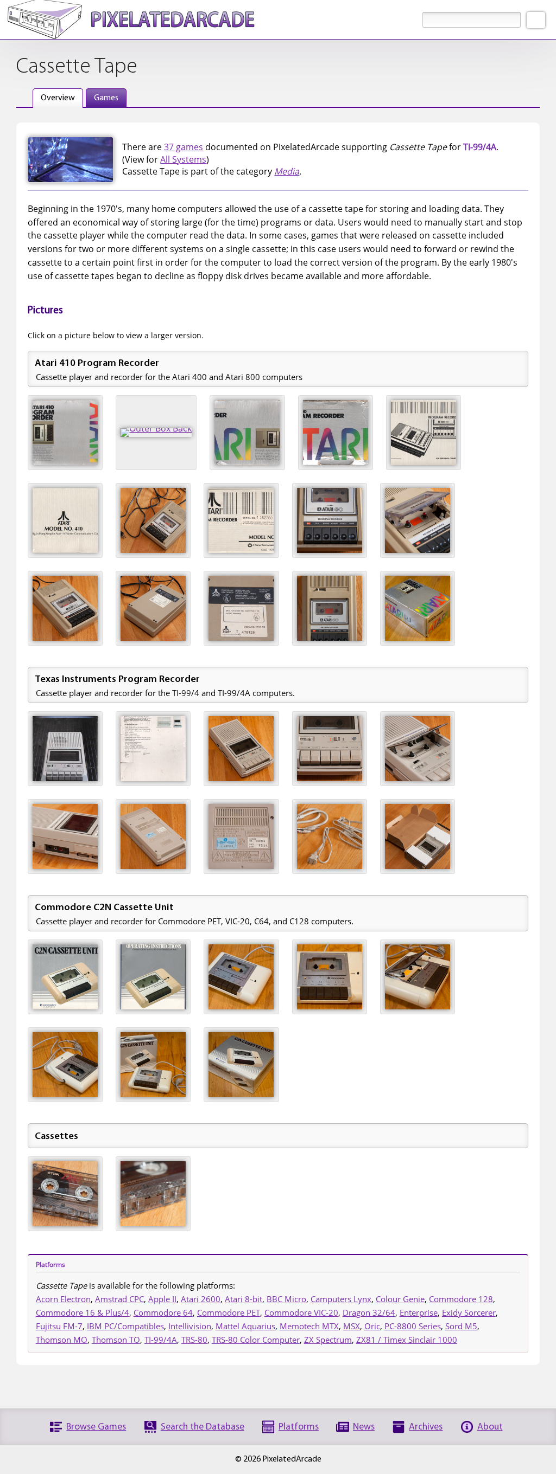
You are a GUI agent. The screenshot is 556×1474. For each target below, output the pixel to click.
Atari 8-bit (243, 1298)
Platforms (299, 1427)
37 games (183, 147)
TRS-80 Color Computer (256, 1339)
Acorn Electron (63, 1298)
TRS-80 (194, 1339)
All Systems (183, 159)
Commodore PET (228, 1312)
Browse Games (96, 1427)
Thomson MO (61, 1339)
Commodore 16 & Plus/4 (82, 1312)
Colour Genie (400, 1298)
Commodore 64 (163, 1312)
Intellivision (189, 1326)
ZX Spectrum (328, 1339)
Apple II (162, 1298)
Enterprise (419, 1312)
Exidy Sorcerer (469, 1312)
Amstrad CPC (119, 1298)
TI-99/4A (160, 1339)
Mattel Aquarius (245, 1326)
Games (106, 98)
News (364, 1427)
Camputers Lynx (341, 1298)
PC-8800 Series (412, 1326)
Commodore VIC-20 (301, 1312)
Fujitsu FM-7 (59, 1326)
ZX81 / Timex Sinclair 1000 (406, 1339)
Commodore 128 (461, 1298)
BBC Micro (286, 1298)
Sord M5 (461, 1326)
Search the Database (202, 1427)
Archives (426, 1427)
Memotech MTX (309, 1326)
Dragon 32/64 (369, 1312)
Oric (372, 1326)
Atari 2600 (200, 1298)
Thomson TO (116, 1339)
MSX (351, 1326)
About (490, 1427)
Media (286, 171)
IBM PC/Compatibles (125, 1326)
